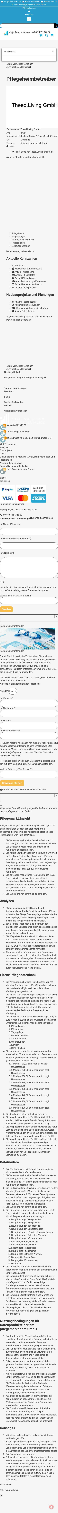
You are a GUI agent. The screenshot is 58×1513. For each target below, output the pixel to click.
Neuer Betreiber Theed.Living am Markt (33, 151)
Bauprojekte (6, 450)
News (19, 463)
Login (7, 397)
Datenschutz (18, 504)
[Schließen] (1, 805)
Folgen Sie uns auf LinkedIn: (14, 466)
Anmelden (29, 14)
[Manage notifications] (51, 1507)
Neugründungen (8, 463)
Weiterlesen (10, 411)
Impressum (5, 504)
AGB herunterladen (9, 1490)
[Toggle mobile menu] (52, 35)
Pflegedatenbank (29, 8)
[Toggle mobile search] (46, 35)
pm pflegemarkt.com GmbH (20, 469)
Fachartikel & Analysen (26, 456)
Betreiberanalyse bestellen (19, 251)
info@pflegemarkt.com (12, 2)
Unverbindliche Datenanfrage (15, 518)
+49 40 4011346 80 (32, 2)
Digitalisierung (7, 456)
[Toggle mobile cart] (41, 35)
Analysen (4, 447)
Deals (3, 453)
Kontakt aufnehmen (43, 518)
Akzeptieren (6, 1484)
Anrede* (4, 691)
